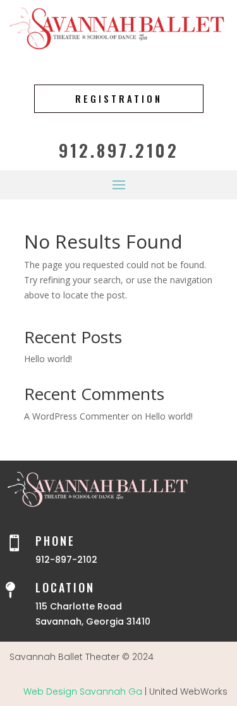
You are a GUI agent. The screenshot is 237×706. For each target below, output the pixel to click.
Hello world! (48, 359)
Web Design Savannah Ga (82, 691)
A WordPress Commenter (76, 416)
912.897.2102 (119, 150)
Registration (118, 98)
